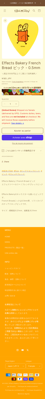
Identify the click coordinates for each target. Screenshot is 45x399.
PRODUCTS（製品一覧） (15, 248)
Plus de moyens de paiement (22, 143)
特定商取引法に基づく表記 (15, 290)
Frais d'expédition (18, 81)
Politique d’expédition (34, 390)
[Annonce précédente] (4, 3)
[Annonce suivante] (40, 3)
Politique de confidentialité (14, 390)
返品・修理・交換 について (15, 279)
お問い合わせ (10, 296)
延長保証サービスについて (15, 285)
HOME (7, 237)
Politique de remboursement (28, 386)
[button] (4, 10)
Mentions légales (24, 394)
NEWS (7, 242)
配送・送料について (13, 274)
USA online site (11, 253)
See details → (17, 123)
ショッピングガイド (13, 268)
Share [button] (6, 162)
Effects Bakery (14, 383)
